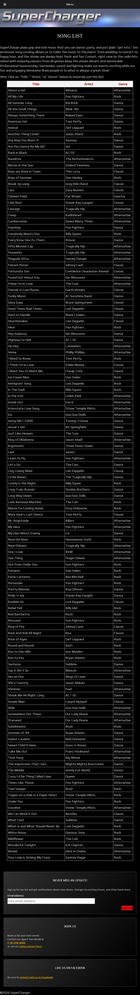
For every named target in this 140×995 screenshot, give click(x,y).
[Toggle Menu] (5, 4)
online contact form (31, 946)
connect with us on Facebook (36, 977)
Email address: (15, 895)
